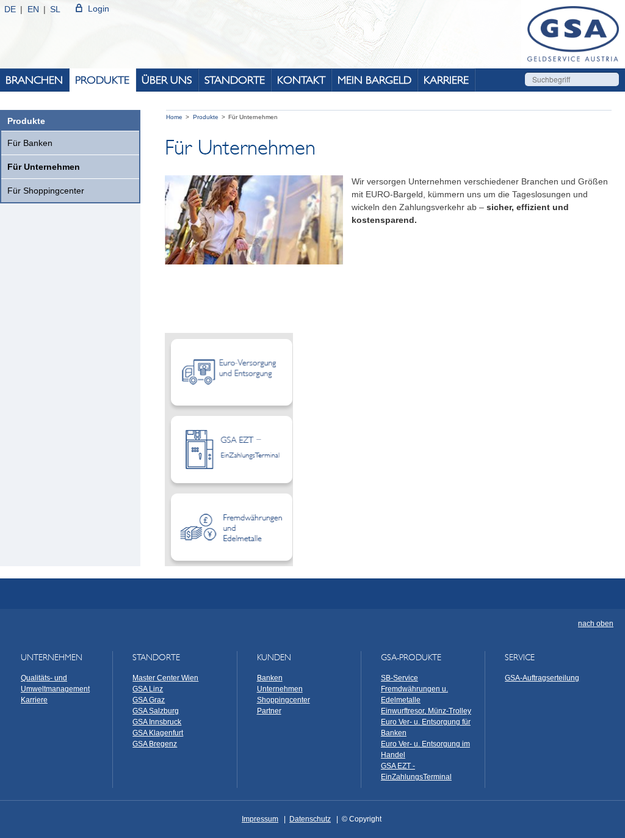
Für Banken (29, 143)
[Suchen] (611, 79)
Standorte (234, 80)
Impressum (260, 819)
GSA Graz (148, 700)
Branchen (34, 80)
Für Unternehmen (43, 167)
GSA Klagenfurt (157, 733)
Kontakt (301, 80)
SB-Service (399, 678)
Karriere (446, 80)
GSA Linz (147, 689)
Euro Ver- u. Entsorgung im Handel (425, 749)
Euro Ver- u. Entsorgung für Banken (426, 727)
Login (98, 8)
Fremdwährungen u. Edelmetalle (414, 694)
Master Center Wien (165, 678)
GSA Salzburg (155, 711)
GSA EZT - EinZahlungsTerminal (416, 771)
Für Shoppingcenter (45, 190)
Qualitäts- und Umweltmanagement (55, 683)
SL (55, 9)
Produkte (102, 80)
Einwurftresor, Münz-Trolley (426, 711)
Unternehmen (280, 689)
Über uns (167, 80)
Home (174, 117)
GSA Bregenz (154, 744)
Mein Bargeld (374, 80)
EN (33, 9)
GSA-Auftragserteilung (542, 678)
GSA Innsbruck (156, 722)
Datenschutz (310, 819)
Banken (270, 678)
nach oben (595, 623)
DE (10, 9)
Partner (269, 711)
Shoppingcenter (283, 700)
